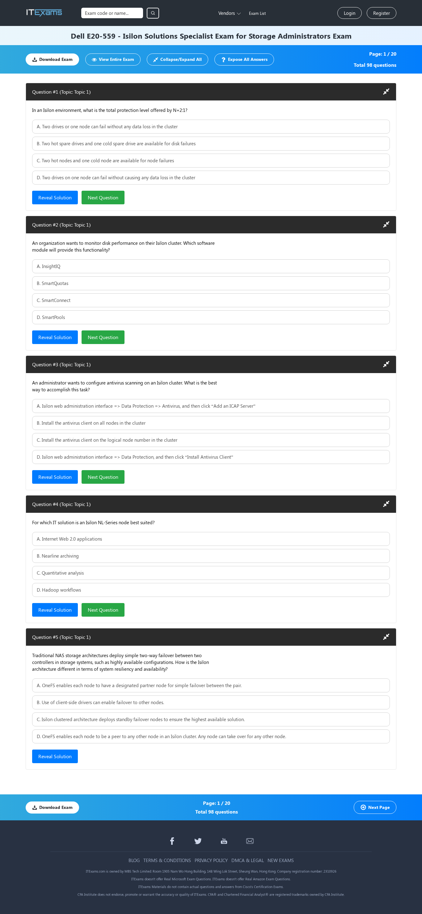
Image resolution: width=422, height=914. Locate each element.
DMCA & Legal (247, 860)
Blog (134, 860)
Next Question (103, 197)
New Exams (281, 860)
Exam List (257, 13)
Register (381, 13)
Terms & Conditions (167, 860)
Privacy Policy (211, 860)
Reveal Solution (55, 197)
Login (349, 13)
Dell (78, 35)
